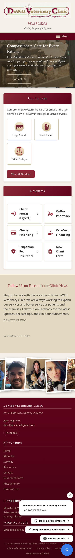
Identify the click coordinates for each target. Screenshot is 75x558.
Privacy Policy (11, 483)
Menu (65, 36)
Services (8, 461)
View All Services (20, 174)
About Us (8, 456)
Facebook (11, 432)
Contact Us (19, 79)
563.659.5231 (38, 23)
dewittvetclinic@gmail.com (19, 425)
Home (6, 450)
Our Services (37, 98)
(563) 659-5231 (11, 421)
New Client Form (13, 478)
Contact (8, 472)
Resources (37, 191)
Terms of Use (11, 489)
